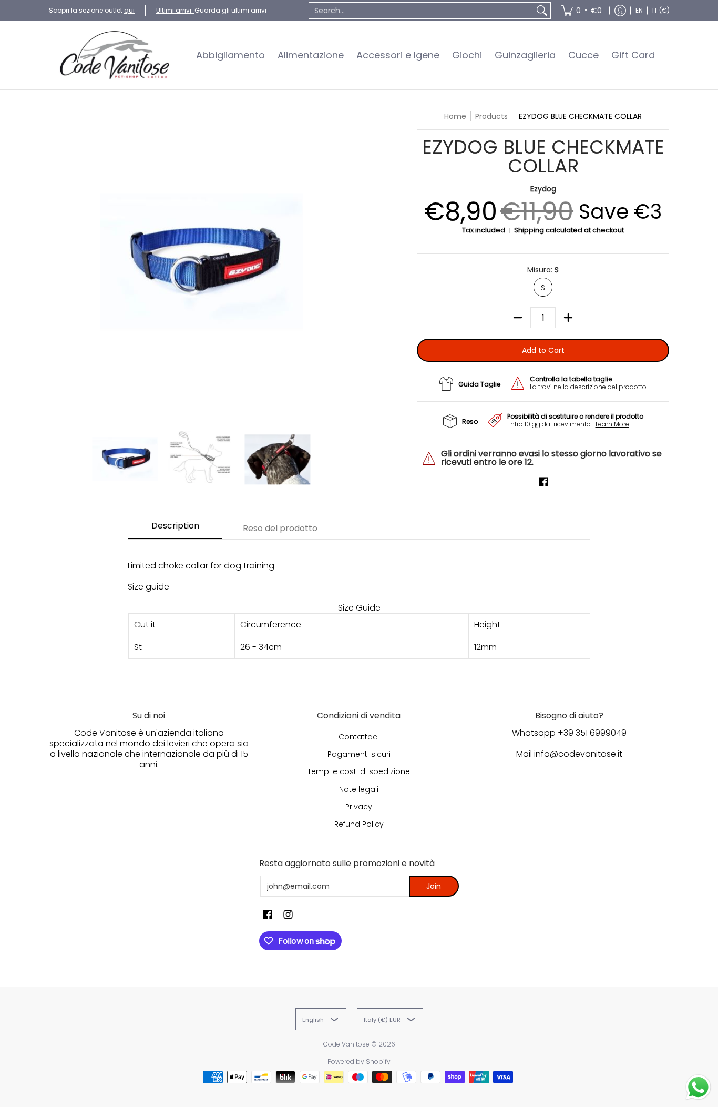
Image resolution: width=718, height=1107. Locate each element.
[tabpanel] (359, 609)
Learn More (612, 424)
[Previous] (56, 263)
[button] (543, 482)
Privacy (358, 806)
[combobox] (421, 10)
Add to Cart (543, 350)
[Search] (542, 10)
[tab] (175, 529)
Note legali (358, 789)
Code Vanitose (346, 1044)
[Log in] (620, 10)
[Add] (568, 317)
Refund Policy (359, 824)
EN (639, 10)
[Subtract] (517, 317)
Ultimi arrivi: (175, 10)
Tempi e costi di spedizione (358, 771)
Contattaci (359, 737)
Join (433, 886)
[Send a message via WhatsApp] (698, 1087)
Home (455, 116)
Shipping (529, 230)
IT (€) (661, 10)
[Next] (346, 263)
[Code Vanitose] (114, 55)
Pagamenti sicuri (359, 754)
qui (129, 10)
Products (491, 116)
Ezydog (543, 189)
